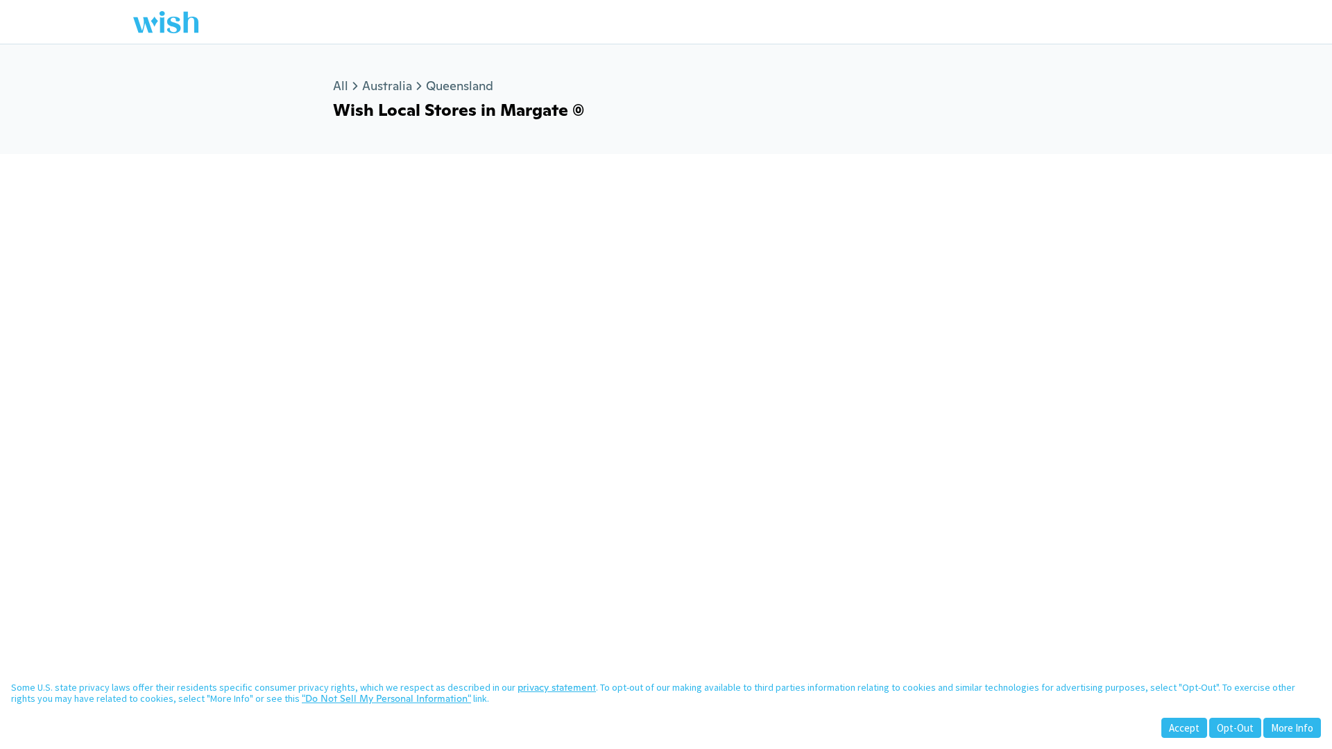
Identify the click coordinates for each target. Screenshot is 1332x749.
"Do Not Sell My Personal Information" (386, 698)
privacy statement (557, 687)
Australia (387, 86)
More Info (1292, 727)
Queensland (459, 86)
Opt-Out (1235, 727)
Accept (1184, 727)
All (340, 86)
